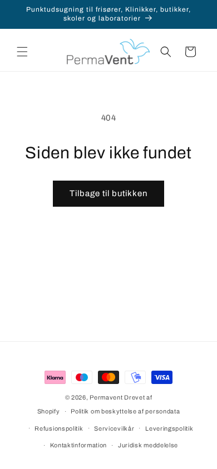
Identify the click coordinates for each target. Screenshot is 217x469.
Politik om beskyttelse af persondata (125, 411)
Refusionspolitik (58, 428)
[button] (22, 51)
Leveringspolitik (169, 428)
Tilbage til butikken (108, 193)
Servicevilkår (114, 428)
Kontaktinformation (78, 445)
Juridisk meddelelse (148, 445)
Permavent (106, 397)
